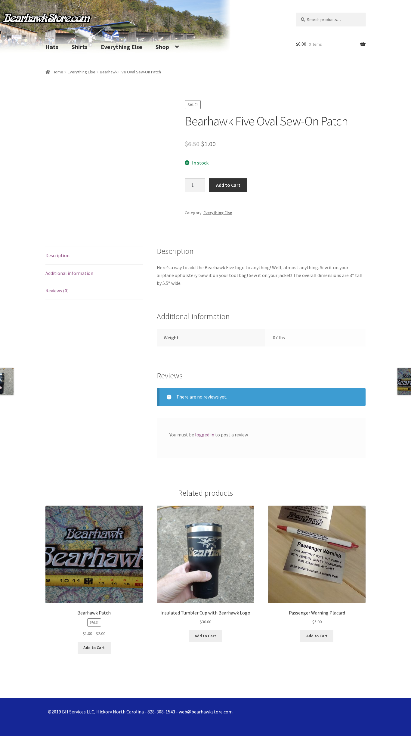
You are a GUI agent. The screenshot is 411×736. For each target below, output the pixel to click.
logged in (204, 435)
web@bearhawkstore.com (206, 712)
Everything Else (121, 47)
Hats (51, 47)
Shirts (80, 47)
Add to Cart (228, 185)
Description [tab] (57, 255)
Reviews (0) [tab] (57, 291)
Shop (162, 47)
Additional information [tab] (69, 273)
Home (58, 72)
